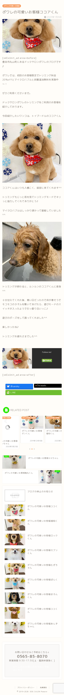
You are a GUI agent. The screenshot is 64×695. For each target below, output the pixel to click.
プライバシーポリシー (25, 687)
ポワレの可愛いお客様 (11, 6)
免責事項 (43, 687)
